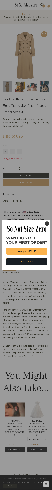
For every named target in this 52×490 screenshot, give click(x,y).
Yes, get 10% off (27, 251)
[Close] (47, 223)
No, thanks (27, 261)
